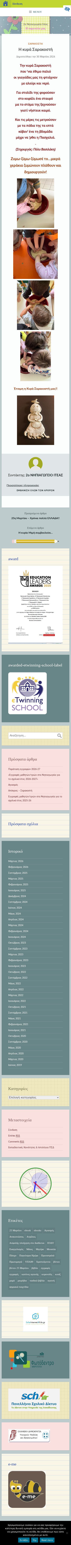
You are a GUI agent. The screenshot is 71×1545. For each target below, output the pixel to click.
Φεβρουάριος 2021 (18, 1024)
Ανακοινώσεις (16, 1236)
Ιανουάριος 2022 (17, 1001)
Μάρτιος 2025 (15, 879)
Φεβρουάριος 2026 (18, 867)
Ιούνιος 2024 (15, 908)
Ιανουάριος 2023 (17, 966)
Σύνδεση (12, 1130)
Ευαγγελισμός (16, 1249)
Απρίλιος (31, 1236)
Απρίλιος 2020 (16, 1054)
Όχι (34, 1540)
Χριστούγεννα (43, 1261)
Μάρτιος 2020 (15, 1059)
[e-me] (27, 1507)
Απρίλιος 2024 (16, 919)
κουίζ (58, 1274)
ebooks (37, 1230)
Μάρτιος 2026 (15, 861)
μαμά (12, 1280)
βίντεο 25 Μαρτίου (19, 1268)
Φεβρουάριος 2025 (18, 884)
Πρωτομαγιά (15, 1261)
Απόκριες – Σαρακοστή (20, 791)
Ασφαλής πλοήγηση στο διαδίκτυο (26, 1243)
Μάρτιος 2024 (15, 925)
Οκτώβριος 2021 (17, 1007)
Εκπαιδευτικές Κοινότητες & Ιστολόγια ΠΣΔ (31, 1147)
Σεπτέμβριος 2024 (17, 902)
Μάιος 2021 (14, 1019)
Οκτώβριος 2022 (17, 972)
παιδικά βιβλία (37, 1280)
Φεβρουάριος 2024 (18, 931)
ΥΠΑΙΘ (29, 1261)
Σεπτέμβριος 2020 (17, 1042)
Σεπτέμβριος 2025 (17, 873)
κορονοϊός (47, 1274)
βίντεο (56, 1261)
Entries (14, 1136)
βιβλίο (35, 1268)
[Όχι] (67, 1533)
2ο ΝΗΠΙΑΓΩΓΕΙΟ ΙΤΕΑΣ (44, 475)
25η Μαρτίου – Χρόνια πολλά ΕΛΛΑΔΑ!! (35, 516)
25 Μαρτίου (15, 1230)
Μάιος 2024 (14, 914)
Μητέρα (40, 1249)
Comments (16, 1142)
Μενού (37, 12)
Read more (47, 1540)
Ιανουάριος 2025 (17, 890)
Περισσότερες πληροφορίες (23, 485)
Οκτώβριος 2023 (17, 943)
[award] (35, 643)
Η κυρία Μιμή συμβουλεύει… (35, 530)
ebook (27, 1230)
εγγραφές (45, 1268)
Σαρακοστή (35, 44)
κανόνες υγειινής (30, 1274)
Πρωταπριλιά (47, 1255)
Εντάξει (24, 1540)
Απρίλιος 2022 (16, 989)
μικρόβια (22, 1280)
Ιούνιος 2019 (15, 1065)
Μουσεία (51, 1249)
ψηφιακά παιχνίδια (18, 1287)
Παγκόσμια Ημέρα (28, 1255)
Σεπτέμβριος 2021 (17, 1013)
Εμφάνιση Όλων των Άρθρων (35, 491)
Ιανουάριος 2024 (17, 937)
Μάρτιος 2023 (15, 954)
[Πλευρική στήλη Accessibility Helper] (67, 9)
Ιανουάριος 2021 (17, 1030)
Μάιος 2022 (14, 984)
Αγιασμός (13, 785)
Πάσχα (12, 1255)
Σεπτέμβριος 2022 (17, 978)
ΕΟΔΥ (50, 1243)
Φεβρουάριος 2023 (18, 960)
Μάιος (29, 1249)
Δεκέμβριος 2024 (17, 896)
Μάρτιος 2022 (15, 995)
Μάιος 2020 (14, 1048)
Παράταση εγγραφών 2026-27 (24, 769)
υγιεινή (51, 1280)
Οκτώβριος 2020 (17, 1036)
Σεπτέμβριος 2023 (17, 949)
